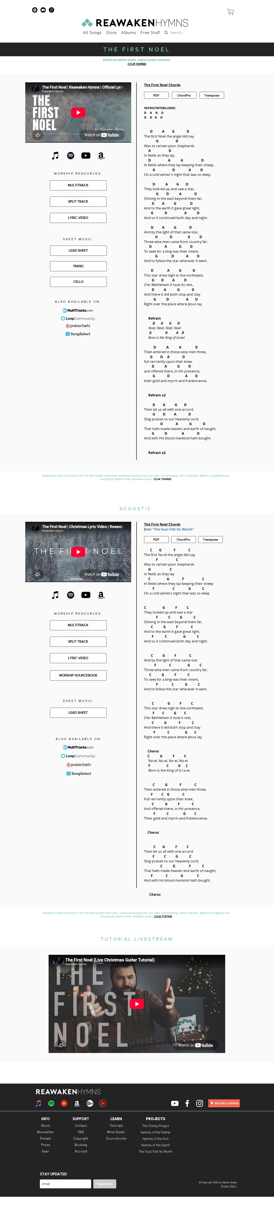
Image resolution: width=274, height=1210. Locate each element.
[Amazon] (101, 155)
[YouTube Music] (64, 1103)
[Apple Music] (51, 10)
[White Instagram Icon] (199, 1103)
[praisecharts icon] (102, 1103)
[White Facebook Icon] (187, 1103)
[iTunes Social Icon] (38, 1103)
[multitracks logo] (89, 1103)
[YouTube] (85, 155)
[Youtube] (43, 10)
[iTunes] (55, 155)
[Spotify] (34, 10)
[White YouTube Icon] (174, 1103)
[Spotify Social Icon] (51, 1103)
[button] (150, 33)
